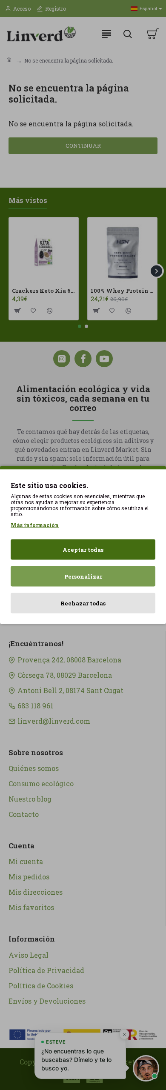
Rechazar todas (83, 603)
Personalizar (83, 576)
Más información (35, 525)
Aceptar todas (83, 550)
